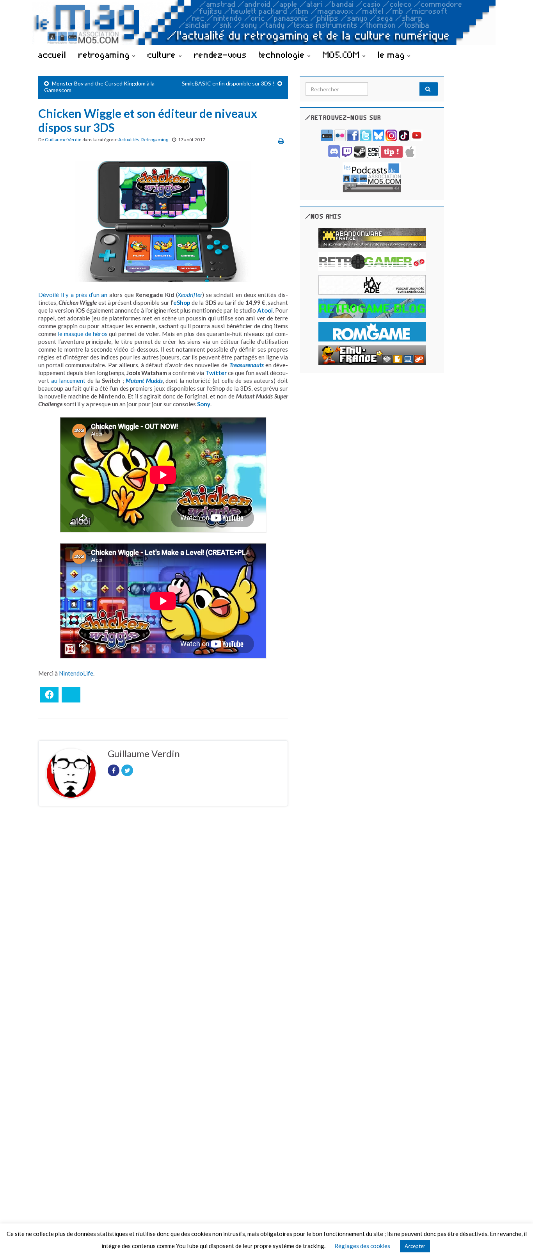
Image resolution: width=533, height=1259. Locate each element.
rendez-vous (220, 54)
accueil (52, 54)
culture (163, 54)
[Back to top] (515, 1241)
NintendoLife (76, 673)
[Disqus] (163, 919)
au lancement (68, 380)
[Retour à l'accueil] (266, 22)
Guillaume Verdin (63, 139)
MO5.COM (342, 54)
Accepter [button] (415, 1246)
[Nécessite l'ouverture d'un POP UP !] (372, 176)
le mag (392, 54)
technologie (283, 54)
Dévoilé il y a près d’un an (72, 294)
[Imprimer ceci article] (281, 140)
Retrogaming (154, 139)
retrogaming (105, 54)
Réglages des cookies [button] (362, 1245)
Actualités (128, 139)
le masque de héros (83, 333)
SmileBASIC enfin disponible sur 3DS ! (228, 83)
